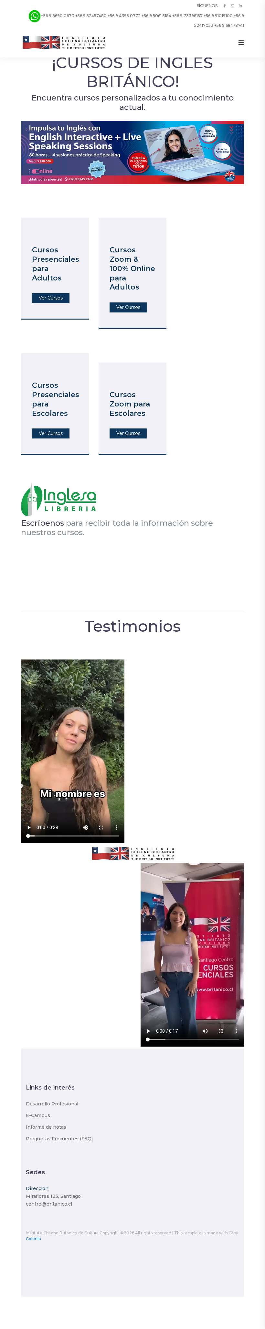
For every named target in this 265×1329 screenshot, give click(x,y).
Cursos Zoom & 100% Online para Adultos (132, 268)
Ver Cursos (51, 298)
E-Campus (38, 1115)
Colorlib (33, 1238)
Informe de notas (46, 1127)
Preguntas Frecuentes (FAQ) (59, 1139)
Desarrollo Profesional (52, 1104)
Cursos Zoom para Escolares (130, 404)
